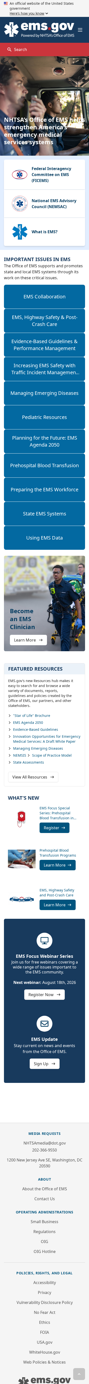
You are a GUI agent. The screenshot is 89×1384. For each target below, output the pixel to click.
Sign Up (41, 1063)
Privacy (44, 1292)
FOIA (44, 1332)
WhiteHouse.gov (44, 1352)
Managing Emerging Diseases (44, 393)
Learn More (25, 640)
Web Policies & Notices (44, 1362)
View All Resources (30, 777)
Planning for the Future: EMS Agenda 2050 (44, 441)
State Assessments (28, 762)
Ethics (44, 1322)
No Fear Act (44, 1312)
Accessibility (44, 1282)
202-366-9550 (44, 1150)
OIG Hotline (45, 1251)
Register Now (41, 994)
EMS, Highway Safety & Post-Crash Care (44, 320)
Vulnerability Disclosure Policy (45, 1302)
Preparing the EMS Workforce (44, 489)
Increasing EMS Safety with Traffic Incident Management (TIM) (44, 372)
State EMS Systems (44, 513)
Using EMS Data (44, 537)
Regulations (44, 1231)
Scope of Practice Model (52, 755)
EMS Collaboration (44, 296)
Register (51, 827)
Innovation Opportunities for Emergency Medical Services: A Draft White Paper (46, 739)
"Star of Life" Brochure (31, 715)
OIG (44, 1241)
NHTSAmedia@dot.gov (44, 1143)
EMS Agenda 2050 (28, 722)
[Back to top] (79, 1374)
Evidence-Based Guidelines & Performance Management (44, 345)
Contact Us (44, 1198)
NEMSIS (19, 755)
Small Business (44, 1221)
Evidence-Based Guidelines (35, 729)
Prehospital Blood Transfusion (44, 465)
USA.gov (44, 1342)
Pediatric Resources (44, 417)
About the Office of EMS (44, 1189)
